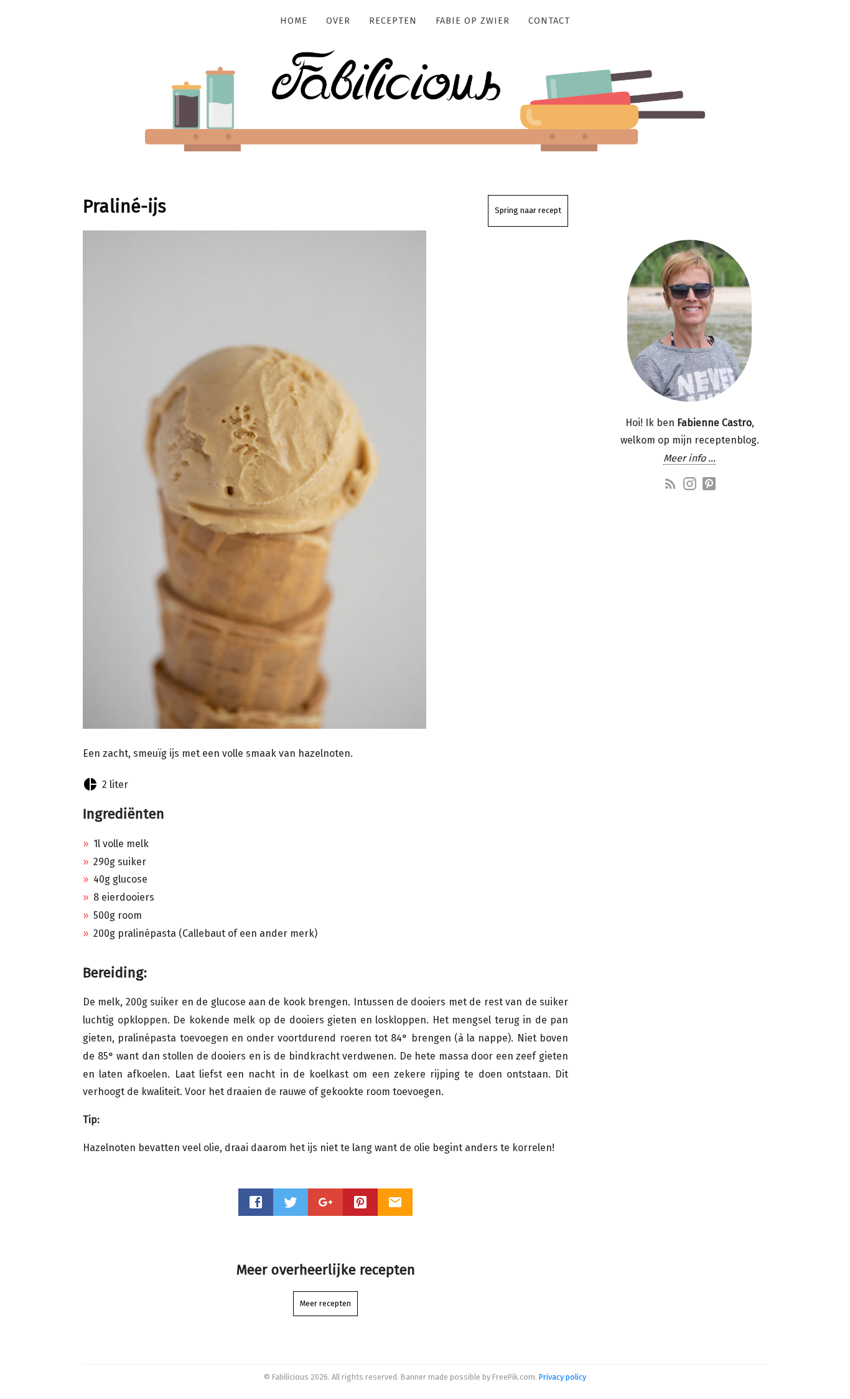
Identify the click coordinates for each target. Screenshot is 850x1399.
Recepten (393, 21)
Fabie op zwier (473, 21)
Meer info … (689, 458)
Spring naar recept (528, 210)
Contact (549, 21)
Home (293, 21)
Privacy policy (562, 1377)
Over (338, 21)
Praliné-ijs (124, 206)
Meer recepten (325, 1303)
